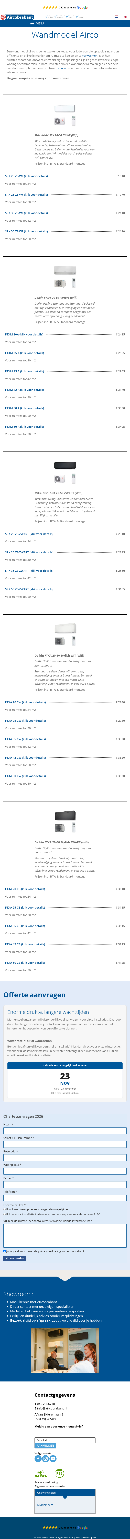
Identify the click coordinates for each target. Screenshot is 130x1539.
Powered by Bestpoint (85, 1537)
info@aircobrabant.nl (52, 1408)
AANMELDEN (45, 1445)
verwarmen (90, 56)
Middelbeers (45, 1505)
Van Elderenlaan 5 (50, 1414)
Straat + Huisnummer (18, 1138)
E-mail (8, 1178)
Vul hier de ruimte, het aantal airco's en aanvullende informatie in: (47, 1221)
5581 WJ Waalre (46, 1419)
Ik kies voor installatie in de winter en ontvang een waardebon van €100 (53, 1214)
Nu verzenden (14, 1258)
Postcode (10, 1151)
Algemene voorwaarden (50, 1486)
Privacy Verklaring (46, 1482)
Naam (8, 1124)
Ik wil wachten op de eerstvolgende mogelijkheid (38, 1209)
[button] (65, 8)
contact (63, 68)
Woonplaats (12, 1165)
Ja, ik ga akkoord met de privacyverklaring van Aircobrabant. (45, 1251)
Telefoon (10, 1192)
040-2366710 (46, 1404)
